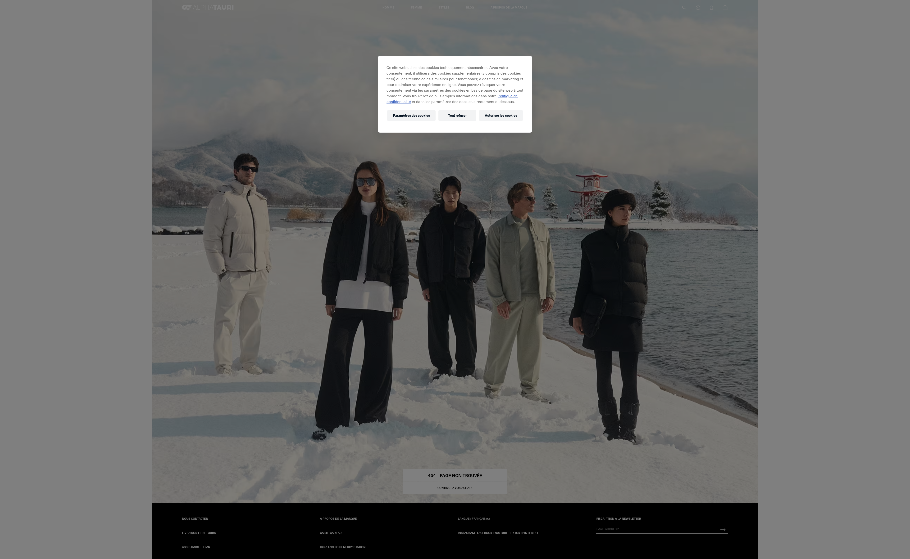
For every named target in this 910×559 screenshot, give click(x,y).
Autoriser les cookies (501, 115)
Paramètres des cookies (411, 115)
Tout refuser (457, 115)
